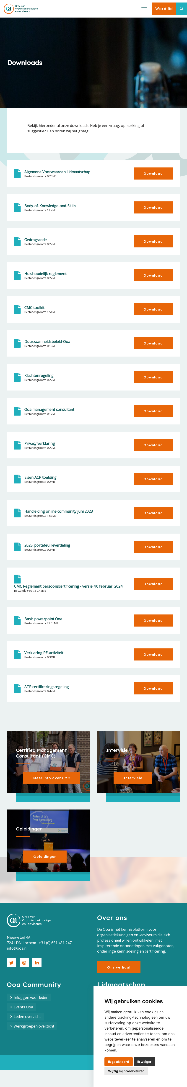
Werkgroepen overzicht (34, 1026)
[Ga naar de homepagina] (21, 9)
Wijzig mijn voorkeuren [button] (126, 1071)
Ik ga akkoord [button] (118, 1062)
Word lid (164, 8)
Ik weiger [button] (144, 1062)
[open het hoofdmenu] (143, 8)
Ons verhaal (118, 967)
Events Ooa (24, 1007)
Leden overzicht (28, 1016)
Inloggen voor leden (31, 997)
